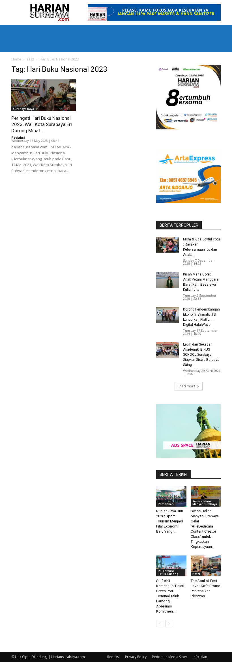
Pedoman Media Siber (169, 656)
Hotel (196, 574)
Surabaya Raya (23, 109)
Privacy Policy (136, 656)
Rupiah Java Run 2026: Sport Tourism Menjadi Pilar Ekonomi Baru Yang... (169, 521)
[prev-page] (159, 623)
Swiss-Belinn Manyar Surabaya (204, 502)
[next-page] (168, 623)
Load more (187, 386)
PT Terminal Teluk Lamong (168, 572)
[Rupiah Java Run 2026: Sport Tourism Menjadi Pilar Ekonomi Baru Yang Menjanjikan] (171, 496)
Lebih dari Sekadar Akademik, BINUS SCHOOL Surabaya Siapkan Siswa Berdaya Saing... (201, 354)
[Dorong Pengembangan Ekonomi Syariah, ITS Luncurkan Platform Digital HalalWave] (167, 315)
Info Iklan (200, 656)
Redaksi (18, 137)
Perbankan (166, 504)
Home (16, 59)
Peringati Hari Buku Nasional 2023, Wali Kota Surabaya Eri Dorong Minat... (41, 124)
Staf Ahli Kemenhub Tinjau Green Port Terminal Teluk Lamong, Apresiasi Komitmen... (170, 596)
